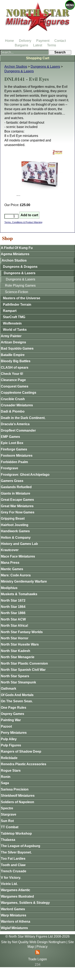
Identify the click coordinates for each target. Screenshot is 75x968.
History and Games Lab (19, 544)
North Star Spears (15, 676)
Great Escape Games (17, 499)
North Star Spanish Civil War (23, 669)
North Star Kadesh (15, 651)
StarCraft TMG (14, 317)
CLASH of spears (14, 367)
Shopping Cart (37, 58)
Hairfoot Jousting (14, 525)
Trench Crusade (13, 871)
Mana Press (10, 562)
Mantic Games (12, 569)
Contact (60, 40)
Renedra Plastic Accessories (23, 764)
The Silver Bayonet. (16, 852)
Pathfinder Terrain (17, 304)
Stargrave (8, 814)
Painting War (11, 720)
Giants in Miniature (15, 493)
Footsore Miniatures (16, 455)
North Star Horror (14, 638)
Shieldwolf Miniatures (18, 795)
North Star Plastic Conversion (24, 663)
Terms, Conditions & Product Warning (23, 222)
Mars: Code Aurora (16, 575)
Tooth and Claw (13, 865)
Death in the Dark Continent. (23, 418)
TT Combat (9, 827)
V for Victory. (11, 877)
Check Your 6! (12, 373)
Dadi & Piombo (13, 411)
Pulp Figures (11, 745)
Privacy (42, 946)
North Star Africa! (14, 625)
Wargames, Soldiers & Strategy (25, 902)
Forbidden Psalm (14, 462)
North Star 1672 (13, 600)
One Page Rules (13, 707)
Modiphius (9, 588)
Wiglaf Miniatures (14, 928)
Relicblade (9, 758)
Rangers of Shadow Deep (21, 751)
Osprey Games (12, 714)
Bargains (21, 45)
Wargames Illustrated (17, 896)
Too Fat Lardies (13, 858)
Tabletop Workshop (16, 833)
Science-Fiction (16, 292)
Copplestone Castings (18, 392)
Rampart (9, 311)
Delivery (25, 40)
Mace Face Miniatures (18, 556)
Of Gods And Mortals (17, 695)
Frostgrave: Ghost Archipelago (25, 474)
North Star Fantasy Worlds (22, 632)
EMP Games (10, 436)
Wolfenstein (12, 323)
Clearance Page (13, 380)
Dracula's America (15, 424)
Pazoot (6, 726)
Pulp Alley (9, 739)
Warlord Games (13, 909)
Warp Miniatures (13, 915)
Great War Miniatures (17, 506)
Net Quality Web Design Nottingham (39, 942)
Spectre (7, 808)
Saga (5, 783)
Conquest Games (14, 386)
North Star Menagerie (17, 657)
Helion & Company (16, 537)
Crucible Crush (13, 399)
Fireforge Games (14, 449)
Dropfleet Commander (18, 430)
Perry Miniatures (14, 732)
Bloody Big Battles (15, 361)
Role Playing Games (20, 285)
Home (9, 40)
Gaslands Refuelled (16, 487)
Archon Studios (15, 66)
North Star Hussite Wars (20, 644)
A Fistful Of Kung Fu (17, 248)
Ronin (5, 777)
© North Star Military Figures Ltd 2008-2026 (37, 936)
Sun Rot (7, 821)
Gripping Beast (13, 518)
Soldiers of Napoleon (17, 802)
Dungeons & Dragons (20, 266)
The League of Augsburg (20, 846)
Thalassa (8, 839)
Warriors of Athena (15, 921)
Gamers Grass (12, 481)
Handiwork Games (15, 531)
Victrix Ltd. (9, 884)
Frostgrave (9, 468)
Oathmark (8, 688)
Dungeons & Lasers (45, 66)
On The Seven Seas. (17, 701)
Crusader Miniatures (17, 405)
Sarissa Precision (15, 789)
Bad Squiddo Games (17, 348)
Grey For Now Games (17, 512)
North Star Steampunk (18, 682)
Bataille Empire (13, 355)
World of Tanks (15, 329)
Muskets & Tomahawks (19, 594)
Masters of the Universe (21, 298)
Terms (51, 45)
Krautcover (10, 550)
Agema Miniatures (15, 254)
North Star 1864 (13, 606)
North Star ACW (13, 619)
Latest (37, 45)
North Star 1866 (13, 613)
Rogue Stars (11, 770)
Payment (42, 40)
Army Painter (11, 336)
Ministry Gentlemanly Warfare (24, 581)
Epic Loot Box (12, 443)
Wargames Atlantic (15, 890)
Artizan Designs (13, 342)
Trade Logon (37, 959)
